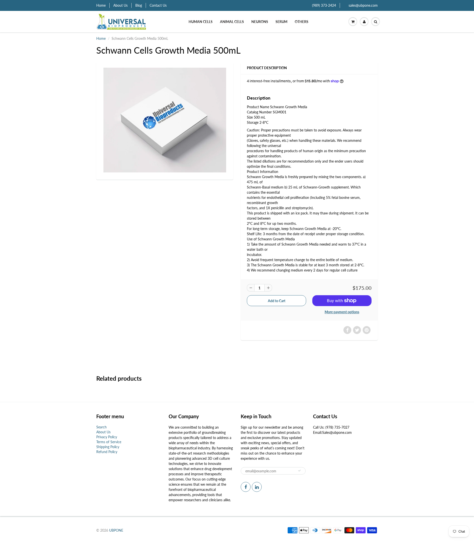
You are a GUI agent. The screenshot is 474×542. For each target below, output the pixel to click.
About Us (120, 5)
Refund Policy (106, 452)
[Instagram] (257, 487)
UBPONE (116, 530)
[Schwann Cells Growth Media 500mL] (164, 120)
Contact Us (158, 5)
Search (101, 427)
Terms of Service (108, 442)
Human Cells (201, 22)
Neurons (259, 22)
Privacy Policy (106, 437)
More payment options (342, 312)
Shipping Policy (107, 447)
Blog (138, 5)
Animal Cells (232, 22)
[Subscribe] (299, 471)
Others (301, 22)
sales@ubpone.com (363, 5)
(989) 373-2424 (324, 5)
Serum (281, 22)
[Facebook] (246, 487)
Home (101, 5)
